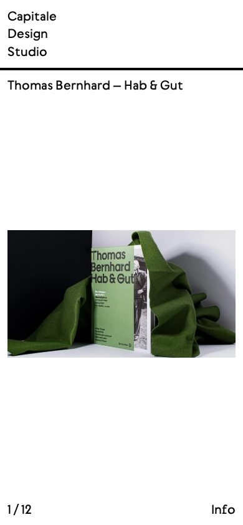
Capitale (32, 16)
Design (27, 33)
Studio (27, 51)
